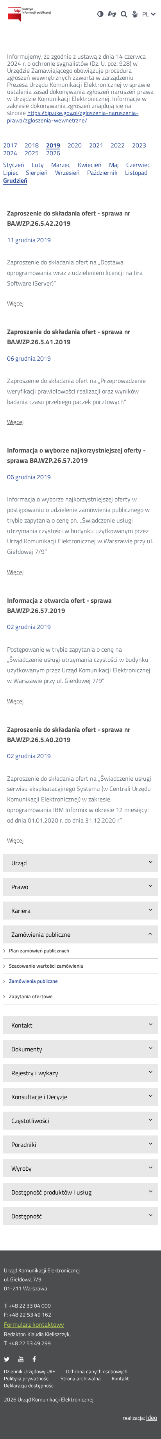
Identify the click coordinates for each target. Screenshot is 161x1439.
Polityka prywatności (27, 1378)
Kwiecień (90, 164)
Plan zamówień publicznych (39, 950)
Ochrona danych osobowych (96, 1371)
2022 (118, 145)
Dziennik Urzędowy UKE (29, 1371)
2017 (10, 145)
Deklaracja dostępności (29, 1385)
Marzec (60, 164)
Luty (38, 164)
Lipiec (10, 172)
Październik (102, 172)
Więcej (15, 303)
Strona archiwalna (81, 1378)
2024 (10, 152)
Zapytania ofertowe (31, 996)
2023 (139, 145)
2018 (32, 145)
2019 (53, 145)
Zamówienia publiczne (33, 981)
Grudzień (15, 181)
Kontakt (120, 1378)
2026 (53, 152)
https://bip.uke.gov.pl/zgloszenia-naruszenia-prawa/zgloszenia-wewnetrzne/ (73, 116)
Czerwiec (138, 164)
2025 (32, 152)
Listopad (136, 172)
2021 (96, 145)
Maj (114, 164)
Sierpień (37, 172)
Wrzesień (67, 172)
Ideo (151, 1417)
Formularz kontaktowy (34, 1324)
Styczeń (13, 164)
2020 (75, 145)
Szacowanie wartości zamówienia (46, 966)
